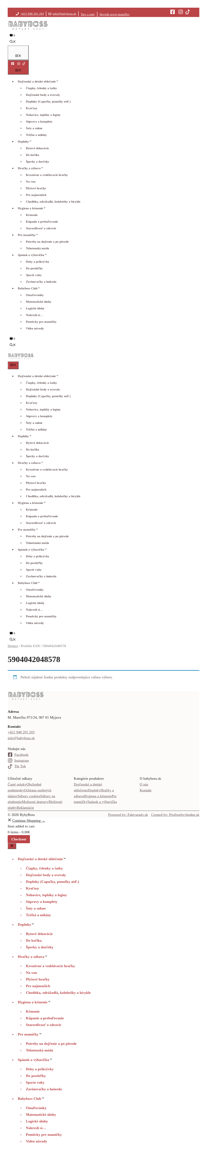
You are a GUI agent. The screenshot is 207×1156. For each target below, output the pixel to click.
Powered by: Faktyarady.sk (128, 815)
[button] (13, 42)
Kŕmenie (32, 215)
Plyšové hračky (36, 188)
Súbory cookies (29, 796)
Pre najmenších (36, 195)
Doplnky (23, 141)
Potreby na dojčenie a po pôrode (47, 241)
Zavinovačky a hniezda (41, 281)
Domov (13, 646)
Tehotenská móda (37, 248)
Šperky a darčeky (37, 161)
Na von (30, 181)
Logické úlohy (35, 308)
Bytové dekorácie (37, 148)
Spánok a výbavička (31, 255)
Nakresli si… (34, 315)
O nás (144, 784)
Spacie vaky (34, 275)
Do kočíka (32, 155)
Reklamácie (25, 808)
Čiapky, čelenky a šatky (41, 88)
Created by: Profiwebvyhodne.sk (175, 815)
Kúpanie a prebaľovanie (42, 221)
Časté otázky (17, 784)
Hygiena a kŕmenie (30, 208)
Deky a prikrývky (37, 261)
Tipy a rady (88, 14)
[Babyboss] (21, 358)
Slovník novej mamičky (114, 14)
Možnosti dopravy (35, 802)
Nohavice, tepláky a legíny (43, 114)
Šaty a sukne (34, 128)
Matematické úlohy (38, 301)
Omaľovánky (35, 295)
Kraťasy (31, 108)
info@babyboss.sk (64, 13)
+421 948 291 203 (32, 13)
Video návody (35, 328)
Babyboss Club (27, 288)
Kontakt (145, 790)
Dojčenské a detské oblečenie (37, 81)
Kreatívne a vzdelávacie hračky (47, 175)
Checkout (18, 839)
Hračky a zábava (29, 168)
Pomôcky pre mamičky (41, 321)
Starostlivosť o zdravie (41, 228)
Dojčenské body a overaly (43, 94)
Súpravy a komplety (39, 121)
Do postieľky (34, 268)
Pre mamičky (27, 235)
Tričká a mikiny (36, 134)
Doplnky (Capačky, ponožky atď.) (48, 101)
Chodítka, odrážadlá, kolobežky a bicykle (53, 201)
